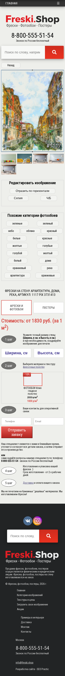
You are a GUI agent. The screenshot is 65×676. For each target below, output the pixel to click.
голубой (17, 253)
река (49, 268)
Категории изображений (30, 595)
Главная (11, 3)
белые (16, 238)
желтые (17, 245)
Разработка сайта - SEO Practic (32, 669)
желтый (47, 253)
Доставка (28, 482)
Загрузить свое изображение (32, 604)
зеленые (17, 223)
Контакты (26, 631)
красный (52, 231)
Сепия (18, 198)
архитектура (17, 275)
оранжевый (19, 268)
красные (47, 238)
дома (48, 260)
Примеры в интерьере (32, 617)
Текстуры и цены (26, 599)
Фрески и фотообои (16, 307)
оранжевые (48, 275)
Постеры (48, 307)
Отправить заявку (17, 432)
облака (30, 231)
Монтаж (25, 626)
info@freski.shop (24, 662)
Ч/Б (48, 198)
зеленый (48, 223)
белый (17, 260)
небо (11, 231)
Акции (20, 609)
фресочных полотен (33, 367)
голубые (48, 245)
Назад (10, 65)
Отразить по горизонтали (32, 190)
